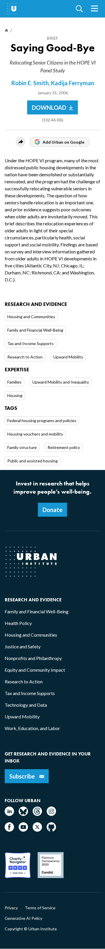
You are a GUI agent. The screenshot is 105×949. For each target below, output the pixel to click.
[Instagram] (51, 814)
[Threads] (37, 814)
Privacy (11, 908)
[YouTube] (23, 830)
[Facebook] (9, 830)
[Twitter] (37, 830)
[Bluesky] (23, 814)
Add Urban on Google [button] (63, 142)
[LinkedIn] (9, 814)
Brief (52, 38)
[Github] (51, 830)
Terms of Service (40, 908)
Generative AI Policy (23, 918)
